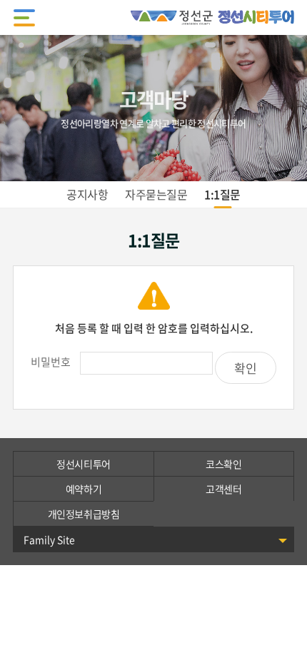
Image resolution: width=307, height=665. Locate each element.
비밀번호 (51, 362)
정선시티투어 (83, 464)
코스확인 (223, 464)
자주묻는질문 (156, 194)
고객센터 (223, 489)
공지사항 (87, 194)
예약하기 (83, 489)
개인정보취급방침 (84, 514)
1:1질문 (222, 194)
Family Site (49, 539)
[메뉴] (24, 18)
